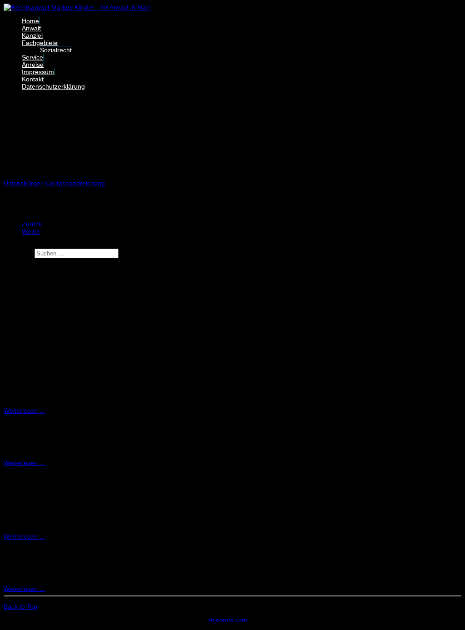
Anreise (33, 64)
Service (32, 57)
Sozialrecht (56, 50)
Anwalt (31, 28)
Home (30, 21)
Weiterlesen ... (24, 410)
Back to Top (20, 606)
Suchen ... (18, 253)
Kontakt (33, 79)
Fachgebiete (40, 42)
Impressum (38, 71)
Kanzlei (32, 35)
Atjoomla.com (227, 620)
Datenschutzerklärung (53, 86)
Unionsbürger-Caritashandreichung (54, 183)
